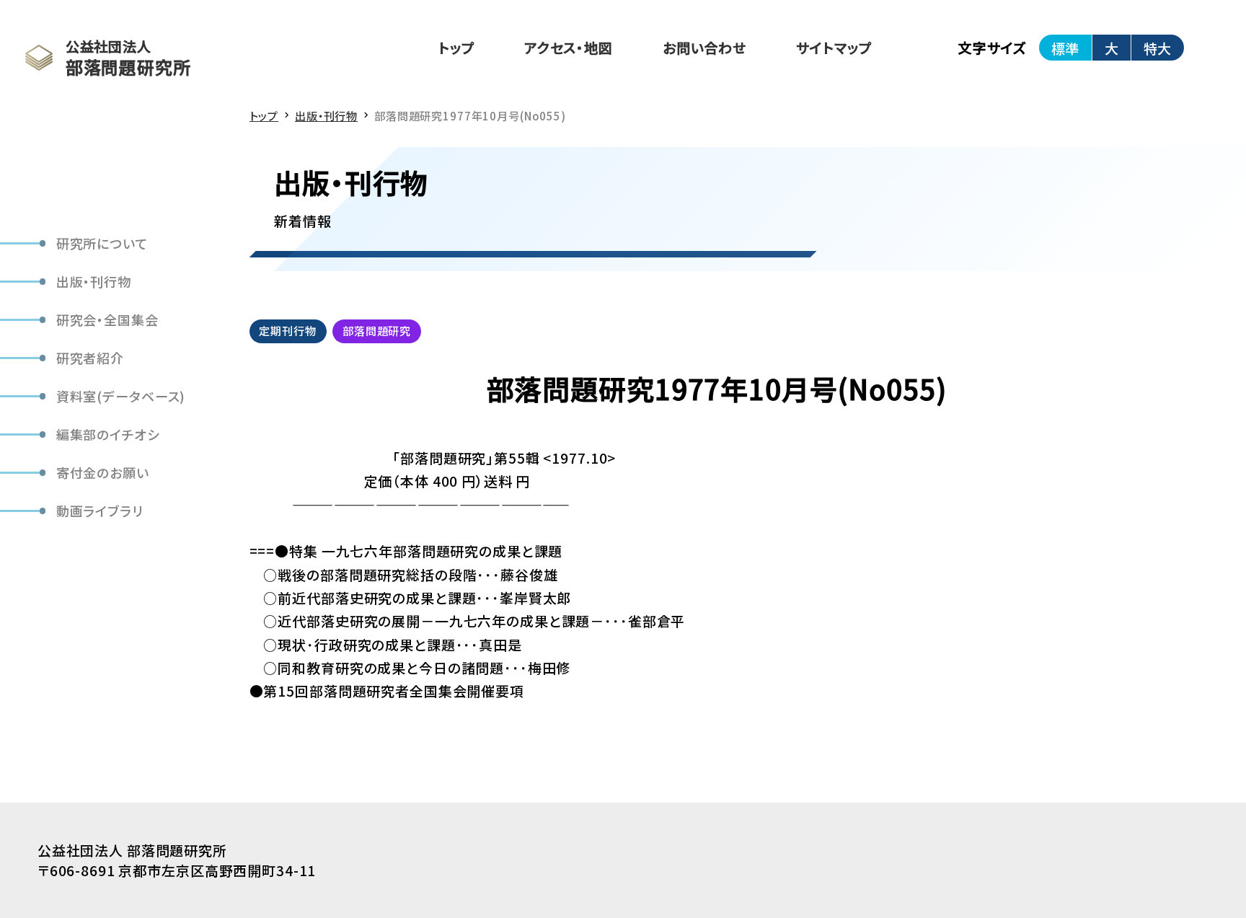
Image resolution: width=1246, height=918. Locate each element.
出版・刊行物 (93, 281)
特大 (1157, 48)
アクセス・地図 (568, 47)
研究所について (102, 243)
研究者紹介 (90, 357)
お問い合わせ (704, 47)
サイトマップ (833, 47)
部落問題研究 (377, 330)
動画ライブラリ (99, 510)
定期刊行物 (287, 330)
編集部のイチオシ (108, 434)
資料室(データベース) (121, 396)
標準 (1065, 48)
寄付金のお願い (102, 472)
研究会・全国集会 (107, 319)
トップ (456, 47)
